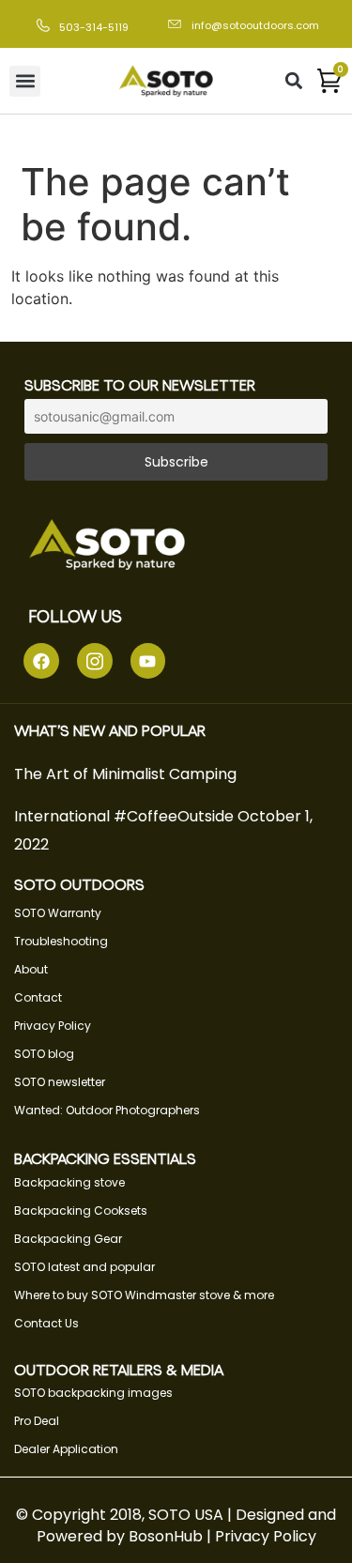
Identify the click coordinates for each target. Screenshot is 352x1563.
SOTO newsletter (59, 1082)
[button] (24, 81)
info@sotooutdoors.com (255, 25)
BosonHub (166, 1536)
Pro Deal (36, 1421)
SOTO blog (44, 1054)
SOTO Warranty (57, 913)
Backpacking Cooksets (80, 1210)
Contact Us (46, 1323)
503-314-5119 (94, 27)
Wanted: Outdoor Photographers (107, 1110)
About (31, 969)
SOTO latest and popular (84, 1267)
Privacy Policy (52, 1026)
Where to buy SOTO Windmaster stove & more (144, 1295)
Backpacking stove (69, 1182)
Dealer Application (66, 1449)
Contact (38, 997)
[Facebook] (41, 661)
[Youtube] (148, 661)
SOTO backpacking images (93, 1393)
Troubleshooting (61, 941)
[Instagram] (95, 661)
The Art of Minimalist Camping (125, 774)
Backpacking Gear (68, 1239)
